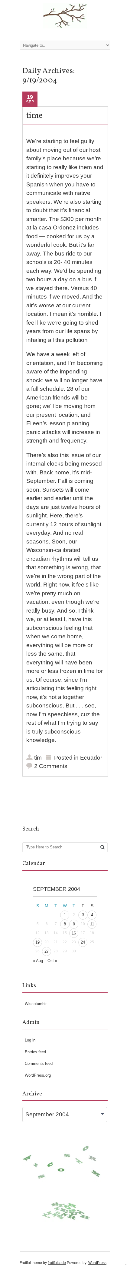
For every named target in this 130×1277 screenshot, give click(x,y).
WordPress (97, 1263)
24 (83, 942)
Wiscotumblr (36, 1003)
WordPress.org (38, 1075)
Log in (30, 1040)
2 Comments (50, 766)
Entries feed (35, 1052)
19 (37, 942)
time (34, 116)
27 (46, 951)
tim (38, 757)
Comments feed (39, 1063)
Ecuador (91, 757)
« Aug (38, 960)
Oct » (52, 960)
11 (92, 924)
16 (74, 933)
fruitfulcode (57, 1263)
